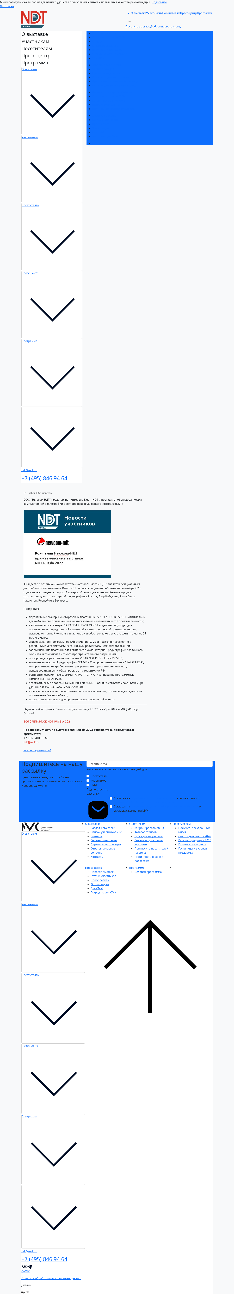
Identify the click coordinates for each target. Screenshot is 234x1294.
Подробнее (159, 2)
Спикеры (98, 41)
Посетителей (99, 776)
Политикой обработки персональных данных (144, 802)
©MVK (25, 1271)
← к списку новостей (37, 750)
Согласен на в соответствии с (156, 800)
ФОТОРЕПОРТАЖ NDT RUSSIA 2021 (47, 721)
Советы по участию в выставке (112, 77)
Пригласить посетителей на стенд (115, 81)
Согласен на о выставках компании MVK (157, 808)
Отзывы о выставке (105, 46)
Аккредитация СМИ (105, 136)
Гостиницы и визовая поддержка (114, 85)
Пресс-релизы (101, 124)
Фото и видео (101, 128)
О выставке (29, 69)
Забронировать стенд (106, 65)
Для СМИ (98, 132)
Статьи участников (105, 120)
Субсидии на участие (106, 73)
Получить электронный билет (112, 92)
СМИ (94, 785)
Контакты (98, 58)
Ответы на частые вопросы (110, 54)
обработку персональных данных (153, 798)
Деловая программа (105, 143)
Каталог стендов (103, 69)
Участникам (30, 137)
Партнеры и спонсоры (107, 50)
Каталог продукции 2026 (108, 100)
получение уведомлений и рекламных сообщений (164, 806)
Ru (130, 21)
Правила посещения (106, 105)
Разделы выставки (104, 33)
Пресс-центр (30, 273)
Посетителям (30, 205)
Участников (98, 780)
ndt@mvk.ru (31, 742)
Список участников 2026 (108, 37)
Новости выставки (104, 116)
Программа (29, 341)
